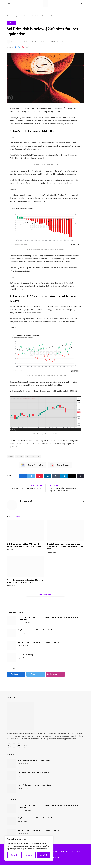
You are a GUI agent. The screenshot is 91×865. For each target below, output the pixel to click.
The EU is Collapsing (25, 655)
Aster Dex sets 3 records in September (27, 488)
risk (33, 456)
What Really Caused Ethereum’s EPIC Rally (34, 760)
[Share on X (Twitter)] (19, 47)
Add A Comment (45, 594)
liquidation (19, 456)
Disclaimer (75, 852)
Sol (39, 456)
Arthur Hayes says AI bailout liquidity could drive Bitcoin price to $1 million (25, 581)
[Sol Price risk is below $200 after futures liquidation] (45, 78)
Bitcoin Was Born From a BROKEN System (33, 773)
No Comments (45, 42)
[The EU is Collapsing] (11, 657)
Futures (10, 456)
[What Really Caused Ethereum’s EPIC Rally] (11, 763)
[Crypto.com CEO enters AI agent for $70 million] (11, 633)
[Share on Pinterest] (22, 47)
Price (27, 456)
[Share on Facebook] (15, 47)
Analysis (11, 22)
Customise (14, 855)
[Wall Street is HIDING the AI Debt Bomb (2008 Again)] (11, 645)
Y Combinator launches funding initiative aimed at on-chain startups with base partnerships (48, 618)
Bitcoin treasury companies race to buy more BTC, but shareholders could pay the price (65, 546)
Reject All (29, 855)
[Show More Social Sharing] (27, 47)
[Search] (82, 3)
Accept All (43, 855)
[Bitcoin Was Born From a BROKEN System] (11, 775)
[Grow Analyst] (45, 3)
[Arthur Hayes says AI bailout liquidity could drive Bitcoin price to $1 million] (25, 566)
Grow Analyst (17, 42)
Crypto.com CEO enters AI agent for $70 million (36, 630)
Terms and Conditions (59, 852)
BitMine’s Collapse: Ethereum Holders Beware (35, 785)
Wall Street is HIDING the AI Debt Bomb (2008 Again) (38, 642)
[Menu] (9, 4)
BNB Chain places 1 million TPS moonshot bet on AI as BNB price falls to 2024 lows (24, 545)
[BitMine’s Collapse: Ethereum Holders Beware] (11, 788)
